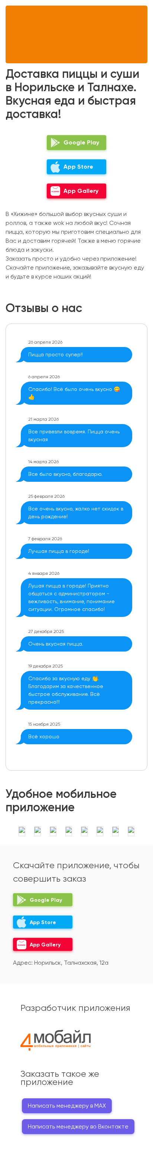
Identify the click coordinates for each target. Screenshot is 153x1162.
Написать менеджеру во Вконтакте (78, 1126)
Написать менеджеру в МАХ (67, 1105)
